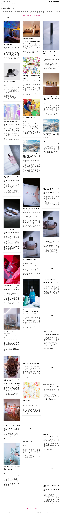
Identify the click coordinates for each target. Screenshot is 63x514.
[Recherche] (1, 3)
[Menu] (62, 1)
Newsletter (12, 513)
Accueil (5, 3)
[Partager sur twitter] (1, 8)
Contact (4, 513)
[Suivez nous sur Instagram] (49, 1)
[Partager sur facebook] (1, 6)
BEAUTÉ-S (6, 1)
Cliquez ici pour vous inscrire (31, 15)
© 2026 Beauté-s (42, 513)
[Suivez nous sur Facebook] (52, 1)
